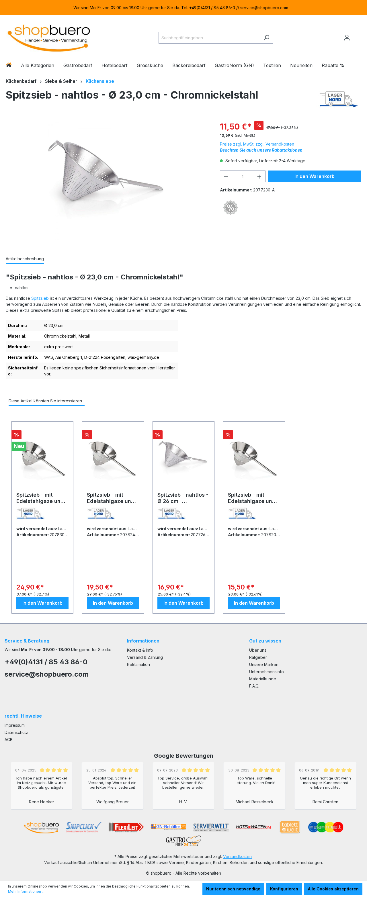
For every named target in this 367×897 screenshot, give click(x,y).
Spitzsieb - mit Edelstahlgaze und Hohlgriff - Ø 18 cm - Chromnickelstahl (254, 498)
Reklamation (138, 664)
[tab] (25, 259)
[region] (183, 7)
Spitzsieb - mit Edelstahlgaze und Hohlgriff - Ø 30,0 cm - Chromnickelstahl (40, 498)
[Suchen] (266, 38)
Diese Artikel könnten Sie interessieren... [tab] (47, 400)
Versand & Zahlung (145, 657)
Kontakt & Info (140, 650)
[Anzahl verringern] (226, 176)
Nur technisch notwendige (233, 888)
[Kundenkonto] (347, 37)
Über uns (257, 650)
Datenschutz (16, 732)
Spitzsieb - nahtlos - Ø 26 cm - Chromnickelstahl (182, 498)
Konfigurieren (284, 888)
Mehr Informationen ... (26, 891)
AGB (9, 739)
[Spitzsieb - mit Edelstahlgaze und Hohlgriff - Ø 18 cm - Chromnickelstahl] (254, 458)
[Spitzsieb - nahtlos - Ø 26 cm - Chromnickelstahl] (183, 458)
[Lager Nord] (338, 99)
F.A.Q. (254, 685)
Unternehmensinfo (266, 671)
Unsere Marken (263, 664)
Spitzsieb (40, 298)
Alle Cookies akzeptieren (333, 888)
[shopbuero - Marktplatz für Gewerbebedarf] (49, 36)
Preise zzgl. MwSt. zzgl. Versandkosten (257, 144)
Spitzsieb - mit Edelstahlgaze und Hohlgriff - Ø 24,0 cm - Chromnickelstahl (110, 498)
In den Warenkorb (314, 176)
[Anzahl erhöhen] (259, 176)
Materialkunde (262, 678)
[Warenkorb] (357, 35)
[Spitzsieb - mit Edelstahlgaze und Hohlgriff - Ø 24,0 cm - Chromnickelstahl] (113, 458)
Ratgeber (258, 657)
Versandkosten (237, 856)
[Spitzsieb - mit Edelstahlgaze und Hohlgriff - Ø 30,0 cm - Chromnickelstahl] (42, 458)
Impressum (15, 725)
